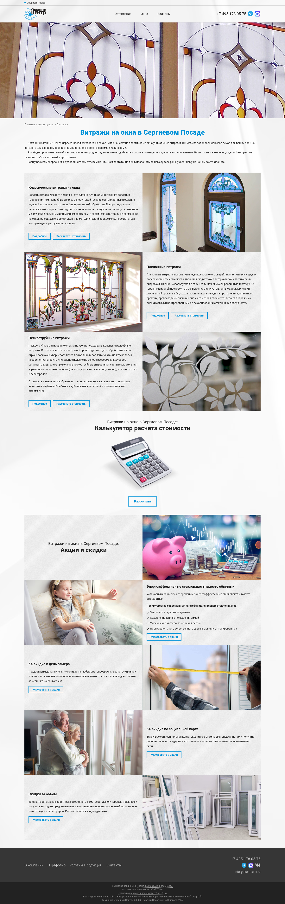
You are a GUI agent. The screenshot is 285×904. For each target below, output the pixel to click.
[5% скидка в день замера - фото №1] (201, 677)
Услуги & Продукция (86, 865)
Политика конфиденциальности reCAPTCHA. (142, 893)
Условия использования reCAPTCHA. (142, 889)
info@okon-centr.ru (248, 872)
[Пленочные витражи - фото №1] (83, 292)
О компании (33, 865)
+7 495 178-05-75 (231, 14)
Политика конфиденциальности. (155, 886)
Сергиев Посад (35, 2)
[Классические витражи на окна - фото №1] (201, 212)
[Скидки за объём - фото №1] (201, 807)
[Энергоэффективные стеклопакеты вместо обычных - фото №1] (83, 612)
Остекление (123, 14)
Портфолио (57, 865)
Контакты (114, 865)
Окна (144, 14)
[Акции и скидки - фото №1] (201, 547)
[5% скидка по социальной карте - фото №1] (83, 742)
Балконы (163, 14)
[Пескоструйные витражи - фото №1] (201, 371)
